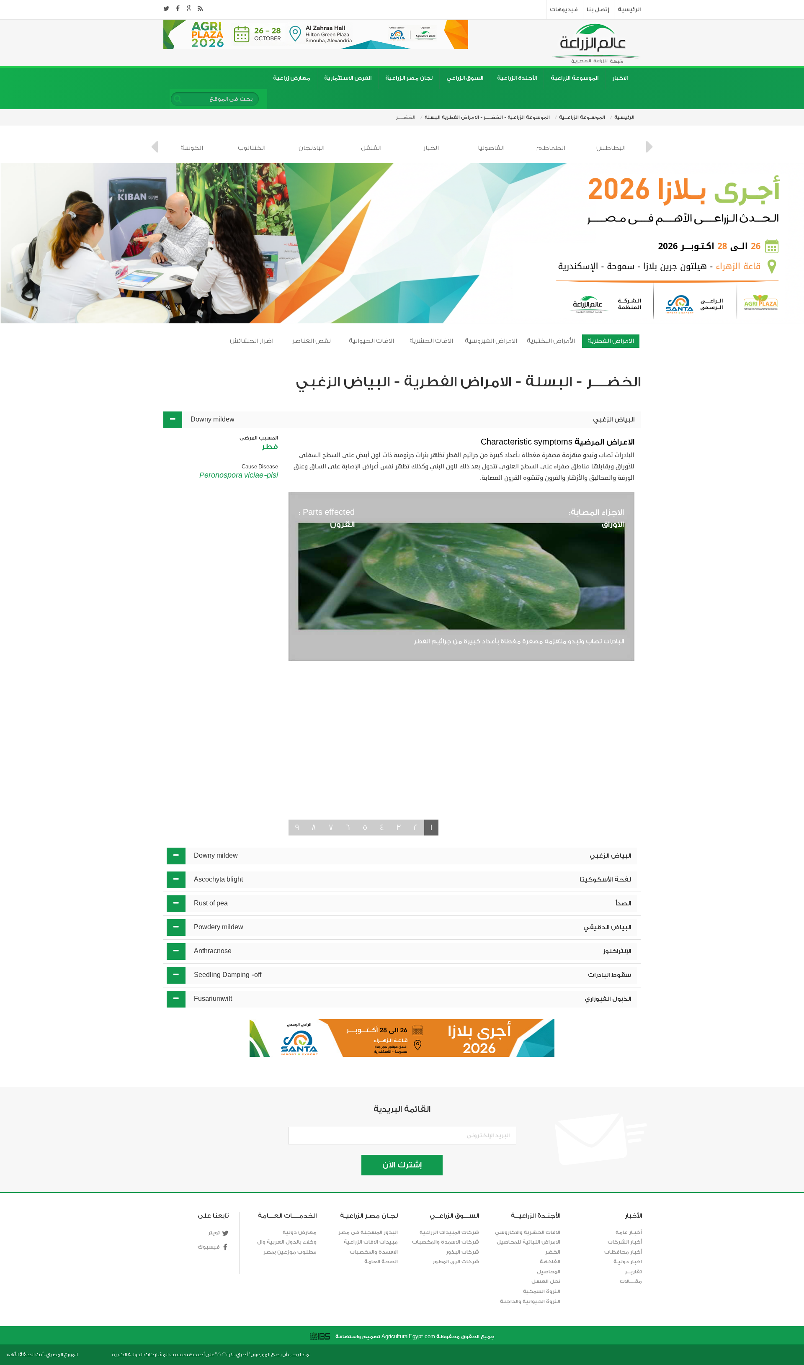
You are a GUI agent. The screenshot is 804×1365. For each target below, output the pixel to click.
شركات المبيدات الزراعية (449, 1232)
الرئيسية (629, 9)
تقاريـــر (633, 1272)
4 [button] (382, 827)
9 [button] (297, 827)
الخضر (552, 1252)
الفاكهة (550, 1262)
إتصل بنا (598, 9)
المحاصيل (548, 1272)
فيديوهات (564, 9)
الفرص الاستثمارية (347, 78)
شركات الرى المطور (456, 1262)
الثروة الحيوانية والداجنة (530, 1301)
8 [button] (314, 827)
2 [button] (416, 827)
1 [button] (431, 827)
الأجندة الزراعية (517, 78)
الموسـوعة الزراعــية (582, 117)
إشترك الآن (402, 1165)
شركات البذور (462, 1252)
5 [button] (365, 827)
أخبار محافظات (623, 1252)
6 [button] (348, 827)
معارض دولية (300, 1232)
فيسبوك (209, 1247)
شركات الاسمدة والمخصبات (445, 1242)
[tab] (402, 419)
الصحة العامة (381, 1262)
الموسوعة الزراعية (574, 78)
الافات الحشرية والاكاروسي (527, 1232)
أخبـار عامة (629, 1232)
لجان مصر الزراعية (409, 78)
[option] (192, 148)
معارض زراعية (291, 78)
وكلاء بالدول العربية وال (287, 1242)
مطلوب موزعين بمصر (290, 1252)
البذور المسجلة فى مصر (368, 1232)
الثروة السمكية (541, 1291)
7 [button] (331, 827)
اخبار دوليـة (627, 1262)
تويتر (214, 1233)
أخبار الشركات (625, 1242)
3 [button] (399, 827)
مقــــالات (631, 1281)
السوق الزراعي (464, 78)
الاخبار (620, 78)
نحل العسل (545, 1281)
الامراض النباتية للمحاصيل (528, 1242)
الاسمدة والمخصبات (374, 1252)
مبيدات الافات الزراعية (371, 1242)
